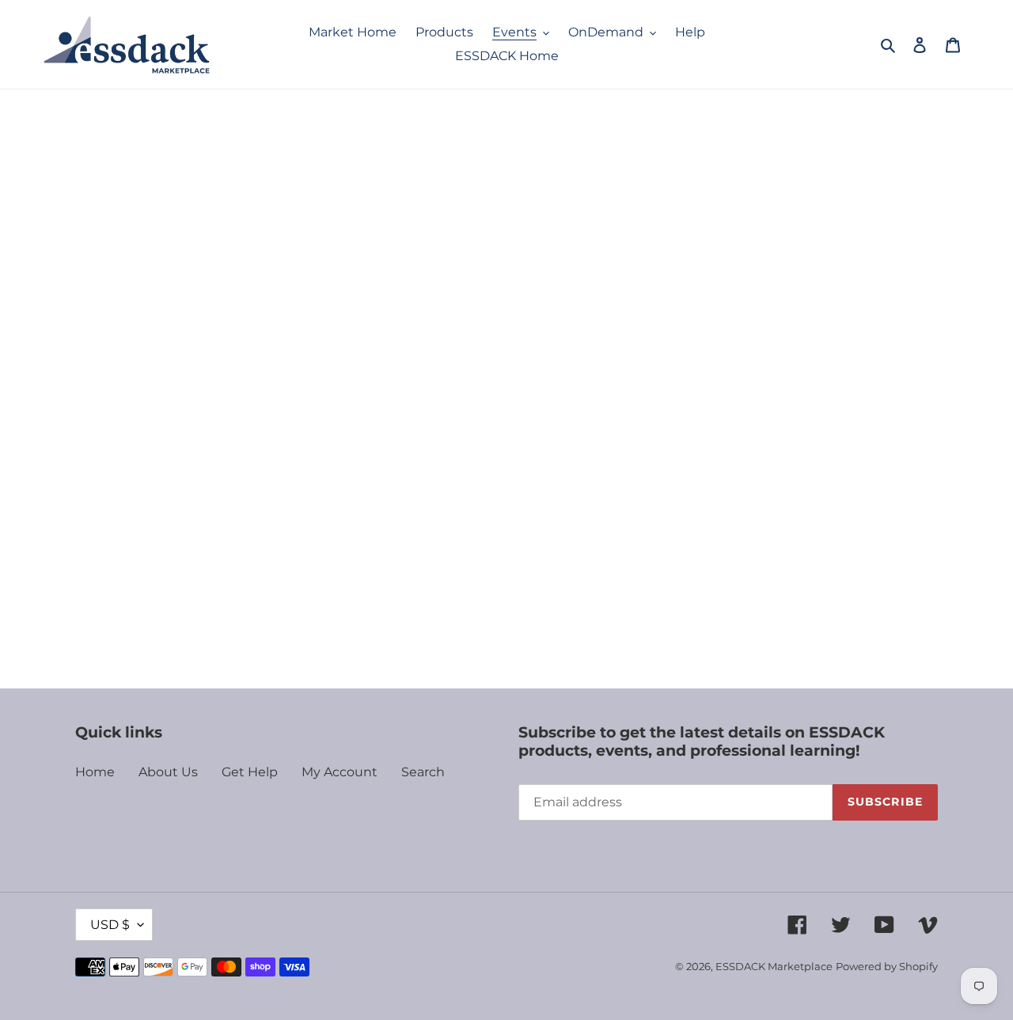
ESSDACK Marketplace (774, 966)
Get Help (250, 771)
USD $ (110, 924)
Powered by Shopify (887, 966)
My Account (340, 771)
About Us (168, 771)
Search (423, 771)
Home (95, 771)
